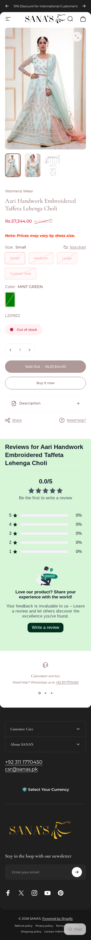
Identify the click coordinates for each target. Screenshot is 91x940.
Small (15, 258)
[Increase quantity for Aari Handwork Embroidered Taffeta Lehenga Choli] (29, 350)
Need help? (76, 420)
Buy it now (45, 383)
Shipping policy (31, 931)
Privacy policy (44, 925)
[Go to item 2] (32, 165)
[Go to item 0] (13, 165)
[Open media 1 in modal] (77, 37)
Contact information (57, 931)
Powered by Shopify (57, 918)
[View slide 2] (45, 693)
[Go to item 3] (52, 165)
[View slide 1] (39, 693)
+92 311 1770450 (67, 682)
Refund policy (23, 925)
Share (17, 420)
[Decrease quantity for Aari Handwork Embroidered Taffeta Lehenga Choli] (10, 350)
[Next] (83, 6)
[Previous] (7, 6)
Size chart (78, 247)
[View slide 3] (52, 693)
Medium (41, 258)
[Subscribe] (77, 872)
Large (67, 258)
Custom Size (20, 273)
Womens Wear (19, 191)
